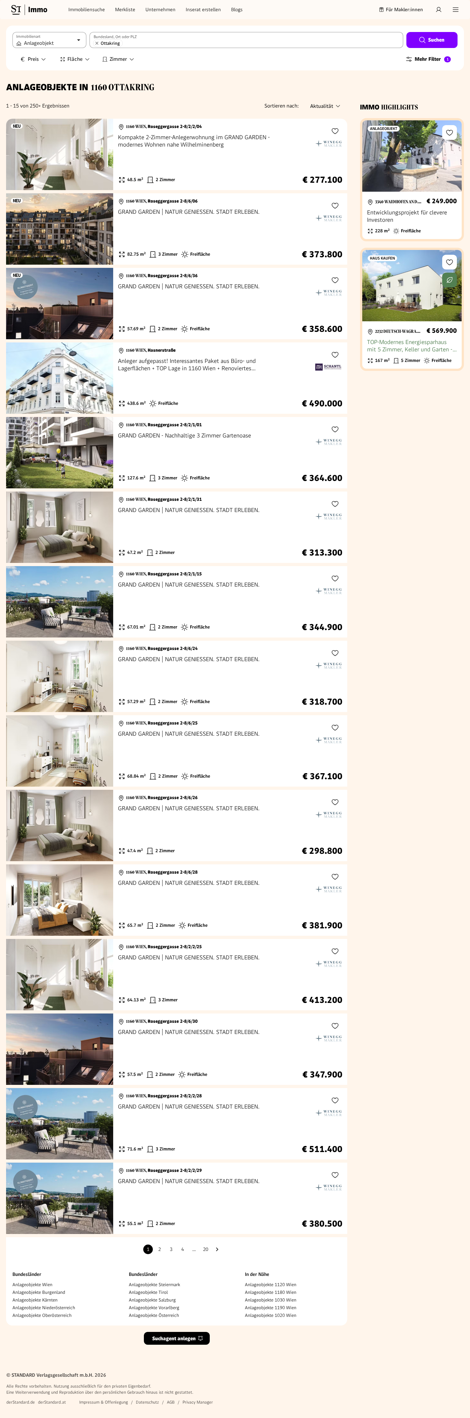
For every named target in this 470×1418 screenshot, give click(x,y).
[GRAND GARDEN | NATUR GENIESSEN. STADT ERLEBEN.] (176, 229)
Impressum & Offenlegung (103, 1402)
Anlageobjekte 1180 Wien (270, 1292)
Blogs (237, 9)
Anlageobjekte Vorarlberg (154, 1307)
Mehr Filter (432, 59)
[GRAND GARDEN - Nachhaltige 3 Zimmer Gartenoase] (176, 452)
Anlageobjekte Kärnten (35, 1299)
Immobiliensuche (86, 9)
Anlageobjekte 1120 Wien (270, 1284)
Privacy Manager (198, 1402)
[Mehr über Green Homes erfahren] (449, 280)
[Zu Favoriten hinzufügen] (335, 131)
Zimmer (118, 59)
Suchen (436, 40)
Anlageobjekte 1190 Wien (270, 1307)
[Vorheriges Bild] (17, 154)
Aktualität (321, 106)
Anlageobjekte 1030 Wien (270, 1299)
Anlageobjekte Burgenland (38, 1292)
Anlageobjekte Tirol (148, 1292)
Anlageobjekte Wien (32, 1284)
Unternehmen (160, 9)
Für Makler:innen (404, 9)
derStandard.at (52, 1402)
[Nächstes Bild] (102, 154)
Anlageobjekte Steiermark (154, 1284)
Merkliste (125, 9)
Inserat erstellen (203, 9)
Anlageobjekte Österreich (154, 1315)
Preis (33, 59)
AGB (171, 1402)
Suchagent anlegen (174, 1338)
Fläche (74, 59)
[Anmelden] (438, 9)
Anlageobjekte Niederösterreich (43, 1307)
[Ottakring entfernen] (97, 43)
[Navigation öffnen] (456, 10)
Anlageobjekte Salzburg (152, 1299)
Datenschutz (147, 1402)
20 (205, 1249)
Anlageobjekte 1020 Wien (270, 1315)
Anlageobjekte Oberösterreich (42, 1315)
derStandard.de (20, 1402)
